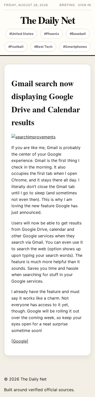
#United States (21, 34)
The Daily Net (47, 20)
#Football (16, 47)
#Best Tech (43, 47)
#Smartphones (75, 47)
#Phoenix (51, 34)
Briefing (67, 5)
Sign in (84, 5)
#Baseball (78, 34)
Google (20, 341)
